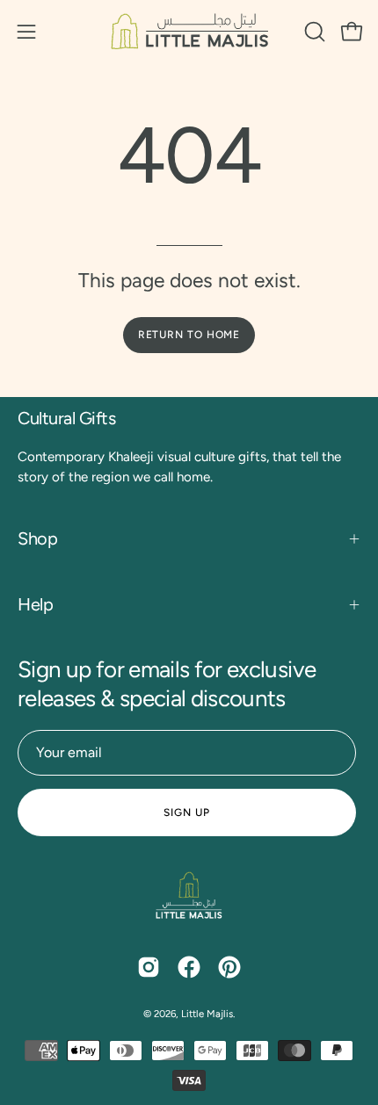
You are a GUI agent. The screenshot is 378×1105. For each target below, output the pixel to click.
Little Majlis (207, 1014)
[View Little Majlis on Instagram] (148, 967)
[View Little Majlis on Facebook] (189, 967)
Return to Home (189, 335)
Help (35, 604)
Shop (37, 538)
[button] (313, 31)
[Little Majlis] (189, 31)
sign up (186, 812)
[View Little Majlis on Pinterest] (229, 967)
